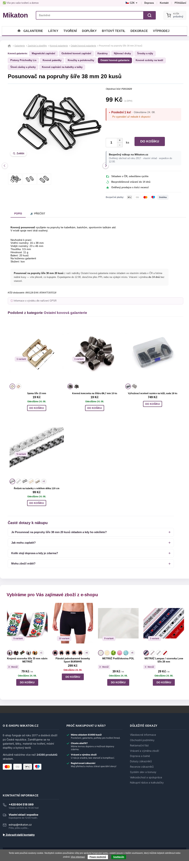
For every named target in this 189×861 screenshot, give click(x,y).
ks (127, 142)
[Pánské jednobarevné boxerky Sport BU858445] (72, 626)
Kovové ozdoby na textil (149, 60)
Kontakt (164, 2)
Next (106, 166)
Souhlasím (118, 857)
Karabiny (102, 53)
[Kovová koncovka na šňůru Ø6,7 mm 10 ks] (94, 353)
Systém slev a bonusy (143, 772)
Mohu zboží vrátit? (23, 563)
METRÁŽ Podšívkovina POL (118, 658)
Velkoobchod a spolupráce (146, 777)
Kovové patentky (52, 60)
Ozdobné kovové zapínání (76, 53)
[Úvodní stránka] (19, 30)
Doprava (149, 2)
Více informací (78, 857)
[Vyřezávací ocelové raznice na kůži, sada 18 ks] (152, 353)
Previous (5, 166)
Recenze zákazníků (142, 766)
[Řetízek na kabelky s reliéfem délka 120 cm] (37, 448)
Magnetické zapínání (43, 53)
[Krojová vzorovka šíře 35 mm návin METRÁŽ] (27, 626)
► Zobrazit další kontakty (19, 834)
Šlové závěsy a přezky (23, 67)
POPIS (18, 213)
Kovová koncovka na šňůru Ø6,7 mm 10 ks (94, 393)
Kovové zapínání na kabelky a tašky (62, 67)
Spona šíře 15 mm (36, 393)
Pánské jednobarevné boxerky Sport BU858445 (73, 660)
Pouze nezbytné (98, 857)
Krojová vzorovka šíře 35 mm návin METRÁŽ (27, 660)
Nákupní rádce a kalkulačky (147, 782)
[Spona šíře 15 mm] (37, 353)
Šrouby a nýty (145, 53)
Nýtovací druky (122, 53)
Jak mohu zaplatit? (23, 542)
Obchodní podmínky (142, 740)
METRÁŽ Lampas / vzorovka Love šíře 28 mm (164, 660)
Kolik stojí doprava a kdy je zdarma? (34, 553)
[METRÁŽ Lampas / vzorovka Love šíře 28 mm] (163, 626)
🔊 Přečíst (37, 213)
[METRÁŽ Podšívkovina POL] (118, 626)
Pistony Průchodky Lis (23, 60)
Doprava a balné (140, 756)
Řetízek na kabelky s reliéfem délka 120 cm (36, 488)
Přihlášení (180, 2)
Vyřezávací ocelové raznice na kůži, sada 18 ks (152, 393)
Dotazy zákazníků (141, 761)
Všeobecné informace (143, 734)
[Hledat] (149, 15)
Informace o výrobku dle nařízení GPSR (35, 300)
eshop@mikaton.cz (20, 824)
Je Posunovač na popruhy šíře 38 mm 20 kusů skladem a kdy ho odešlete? (59, 532)
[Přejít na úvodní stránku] (10, 45)
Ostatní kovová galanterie (114, 60)
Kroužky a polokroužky (81, 60)
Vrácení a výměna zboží (144, 750)
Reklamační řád (139, 745)
